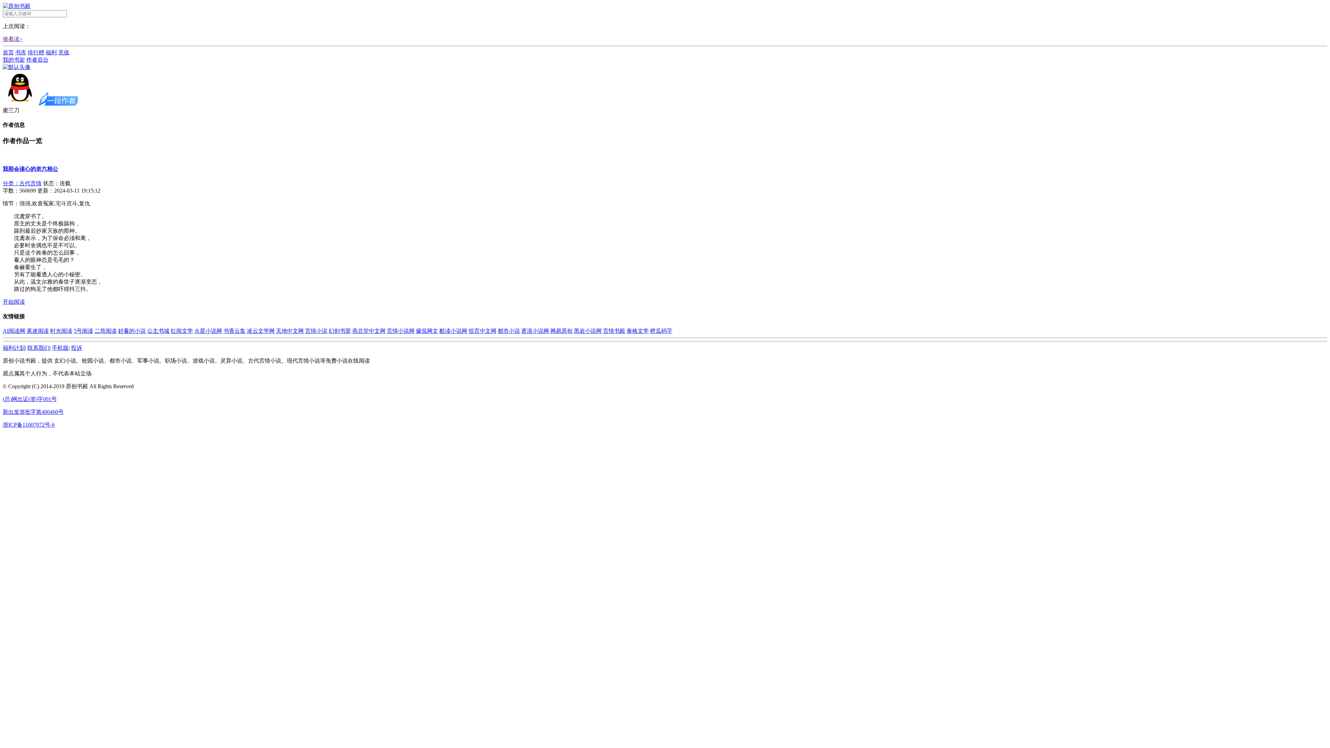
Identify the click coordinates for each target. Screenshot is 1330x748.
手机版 (60, 348)
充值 (63, 52)
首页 (8, 52)
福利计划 (14, 348)
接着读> (13, 39)
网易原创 (561, 331)
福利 (51, 52)
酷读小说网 (453, 331)
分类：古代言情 (22, 183)
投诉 (76, 348)
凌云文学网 (261, 331)
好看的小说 (132, 331)
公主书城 (158, 331)
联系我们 (38, 348)
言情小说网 (401, 331)
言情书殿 (614, 331)
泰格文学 (638, 331)
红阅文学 (182, 331)
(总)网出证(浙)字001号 (30, 399)
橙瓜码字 (661, 331)
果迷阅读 (38, 331)
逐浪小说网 (535, 331)
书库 (20, 52)
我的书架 (14, 60)
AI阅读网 (14, 331)
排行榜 (36, 52)
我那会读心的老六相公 (30, 169)
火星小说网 (208, 331)
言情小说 (316, 331)
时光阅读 (61, 331)
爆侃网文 (427, 331)
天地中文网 (290, 331)
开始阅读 (14, 302)
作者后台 (37, 60)
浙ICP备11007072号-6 (29, 425)
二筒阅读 (106, 331)
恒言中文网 (482, 331)
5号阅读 (83, 331)
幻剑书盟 (340, 331)
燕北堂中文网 (368, 331)
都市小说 (509, 331)
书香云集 (234, 331)
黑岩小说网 (588, 331)
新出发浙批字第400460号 (33, 412)
